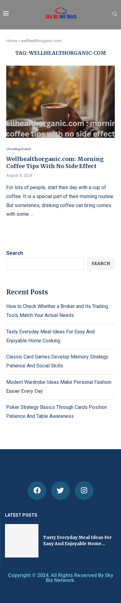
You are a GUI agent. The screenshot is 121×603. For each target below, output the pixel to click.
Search (14, 253)
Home (11, 40)
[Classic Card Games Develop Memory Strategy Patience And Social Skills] (57, 540)
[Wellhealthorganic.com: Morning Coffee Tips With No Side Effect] (60, 102)
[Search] (115, 14)
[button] (8, 540)
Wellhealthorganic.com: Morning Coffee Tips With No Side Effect (55, 162)
